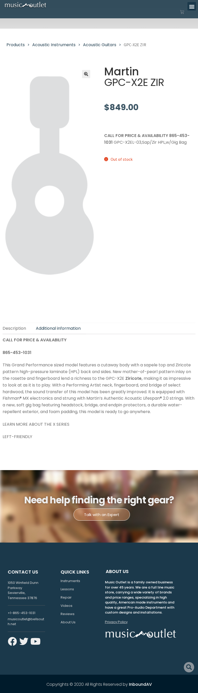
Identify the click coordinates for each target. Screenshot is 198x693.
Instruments (70, 580)
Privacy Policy (116, 621)
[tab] (17, 328)
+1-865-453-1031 (21, 612)
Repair (66, 597)
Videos (66, 605)
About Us (68, 622)
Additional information (58, 328)
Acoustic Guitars (99, 45)
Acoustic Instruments (54, 45)
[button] (191, 6)
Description (14, 328)
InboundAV (140, 684)
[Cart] (182, 12)
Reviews (68, 613)
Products (15, 45)
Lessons (67, 589)
